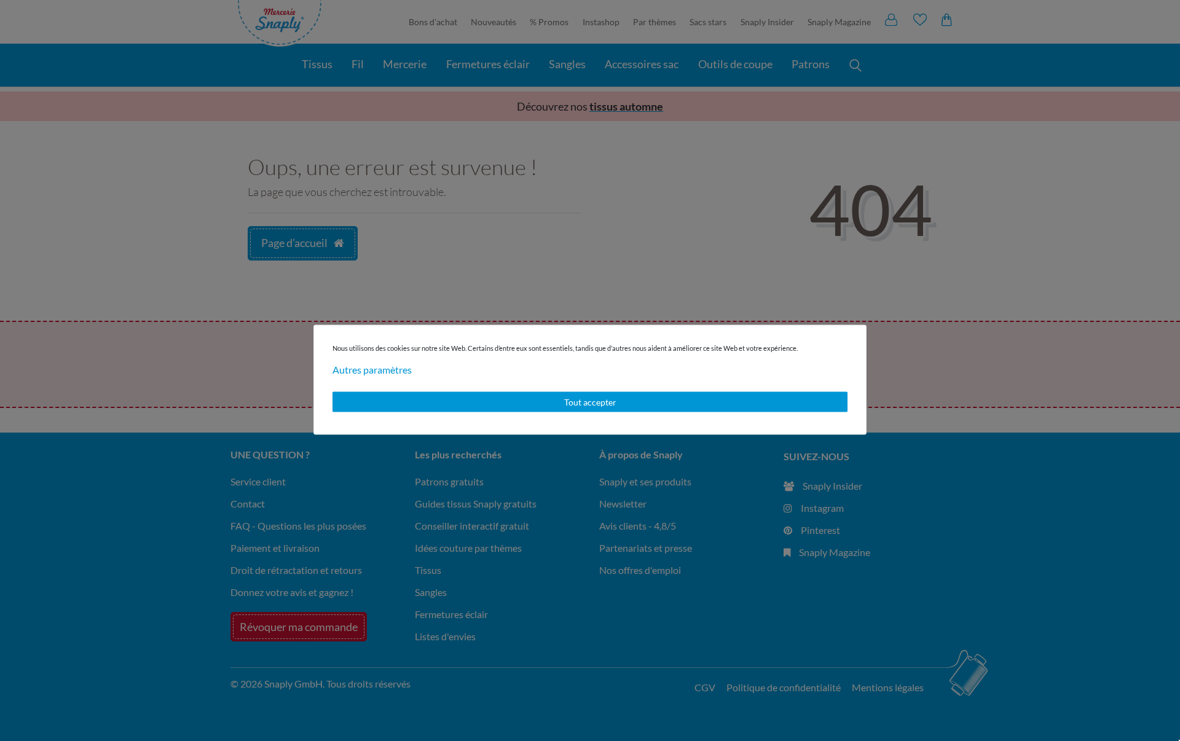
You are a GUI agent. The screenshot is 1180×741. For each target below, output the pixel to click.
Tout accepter (590, 401)
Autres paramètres (372, 369)
